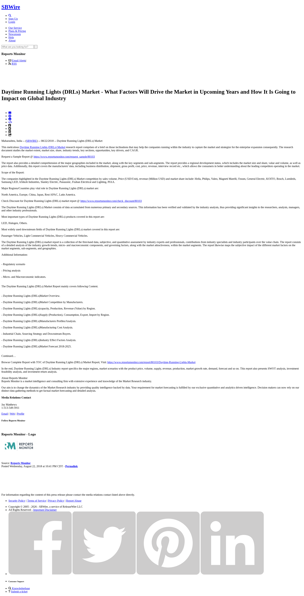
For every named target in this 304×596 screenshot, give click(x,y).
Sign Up (13, 18)
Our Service (15, 27)
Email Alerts (19, 60)
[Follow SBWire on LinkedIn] (232, 573)
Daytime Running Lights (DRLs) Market (42, 147)
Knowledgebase (21, 588)
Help (11, 37)
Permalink (71, 466)
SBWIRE (31, 140)
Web (12, 413)
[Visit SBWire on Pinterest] (168, 573)
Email (4, 413)
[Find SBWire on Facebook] (40, 573)
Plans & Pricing (17, 31)
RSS (14, 63)
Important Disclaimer (45, 509)
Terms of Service (36, 500)
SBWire (10, 7)
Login (11, 21)
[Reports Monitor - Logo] (19, 451)
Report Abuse (73, 500)
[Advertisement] (152, 76)
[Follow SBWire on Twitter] (104, 573)
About (11, 40)
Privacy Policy (56, 500)
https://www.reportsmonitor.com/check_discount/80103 (111, 200)
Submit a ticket (19, 591)
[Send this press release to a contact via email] (9, 112)
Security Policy (16, 500)
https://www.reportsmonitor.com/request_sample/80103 (64, 156)
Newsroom (14, 34)
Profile (20, 413)
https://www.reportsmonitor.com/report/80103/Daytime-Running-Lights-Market (151, 362)
